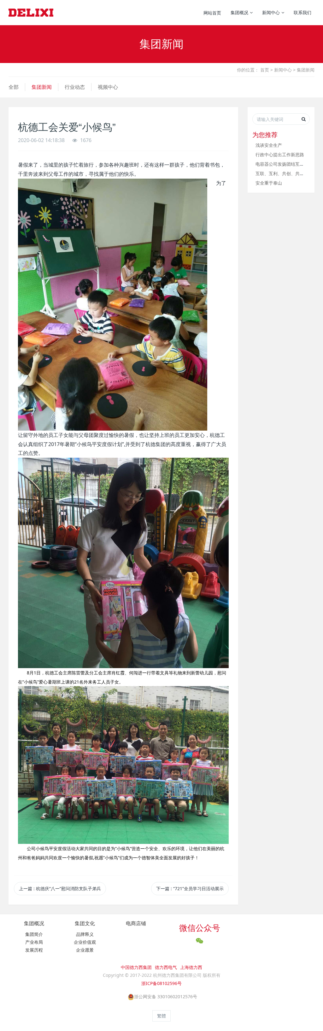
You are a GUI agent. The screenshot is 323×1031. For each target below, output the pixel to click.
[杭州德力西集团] (31, 12)
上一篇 (60, 888)
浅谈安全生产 (268, 145)
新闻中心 (283, 70)
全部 (14, 86)
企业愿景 (85, 950)
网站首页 (212, 13)
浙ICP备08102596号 (161, 983)
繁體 (161, 1016)
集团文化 (85, 923)
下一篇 (190, 888)
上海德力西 (191, 967)
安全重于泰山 (268, 183)
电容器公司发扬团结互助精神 (284, 164)
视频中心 (108, 86)
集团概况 (34, 923)
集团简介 (34, 934)
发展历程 (34, 950)
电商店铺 (136, 923)
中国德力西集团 (136, 967)
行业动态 (75, 86)
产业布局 (34, 942)
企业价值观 (85, 942)
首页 (264, 70)
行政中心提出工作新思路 (279, 155)
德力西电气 (166, 967)
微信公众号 (199, 927)
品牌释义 (85, 934)
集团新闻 (305, 70)
